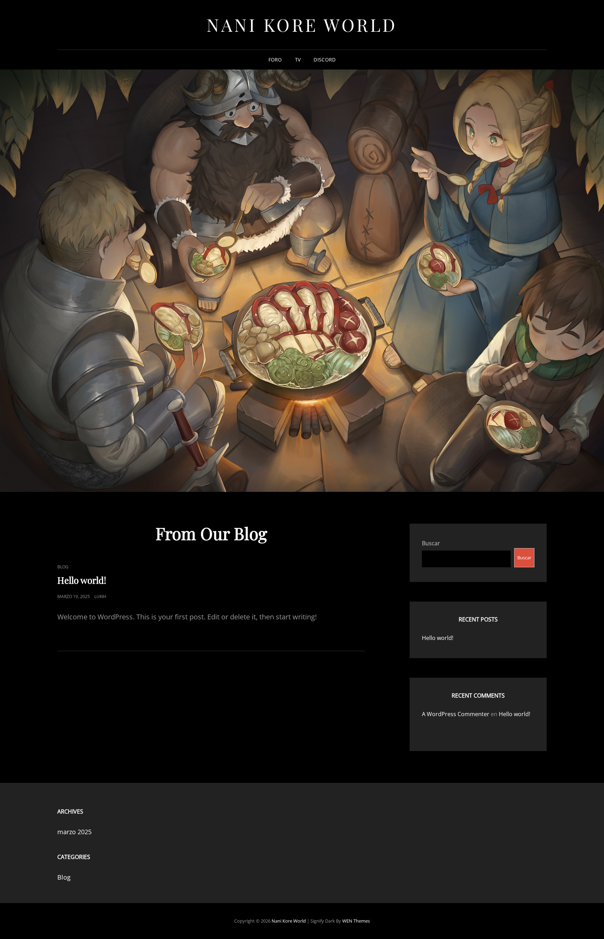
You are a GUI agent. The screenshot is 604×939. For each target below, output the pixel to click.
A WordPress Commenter (455, 714)
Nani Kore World (302, 24)
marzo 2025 (74, 832)
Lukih (100, 596)
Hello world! (81, 580)
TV (298, 59)
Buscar (431, 543)
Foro (275, 59)
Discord (325, 59)
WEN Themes (356, 921)
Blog (63, 567)
